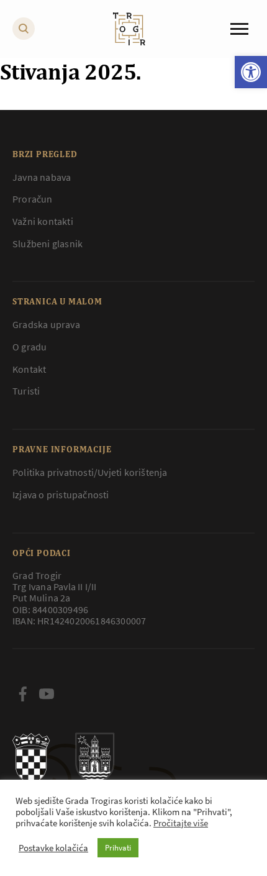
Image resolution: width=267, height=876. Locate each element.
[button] (251, 72)
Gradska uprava (46, 324)
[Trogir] (129, 28)
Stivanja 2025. (70, 71)
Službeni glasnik (47, 243)
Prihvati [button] (118, 847)
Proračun (32, 199)
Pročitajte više (180, 823)
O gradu (29, 346)
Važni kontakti (42, 221)
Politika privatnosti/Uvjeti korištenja (90, 472)
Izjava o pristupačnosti (60, 494)
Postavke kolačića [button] (53, 848)
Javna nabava (41, 177)
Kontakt (29, 369)
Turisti (26, 391)
